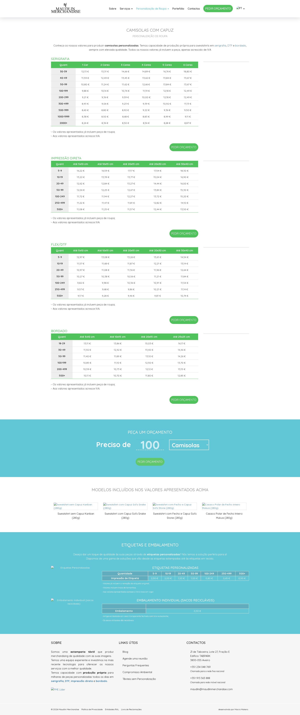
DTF (229, 45)
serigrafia (220, 45)
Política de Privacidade (92, 709)
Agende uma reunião (135, 658)
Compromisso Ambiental (137, 672)
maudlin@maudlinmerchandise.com (211, 689)
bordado (240, 45)
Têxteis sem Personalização (139, 679)
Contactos (194, 8)
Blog (125, 651)
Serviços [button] (125, 8)
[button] (240, 8)
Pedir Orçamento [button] (183, 147)
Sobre (112, 8)
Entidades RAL (112, 709)
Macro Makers (241, 709)
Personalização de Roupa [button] (151, 8)
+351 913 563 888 (200, 678)
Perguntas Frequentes (136, 665)
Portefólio (178, 8)
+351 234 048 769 (200, 667)
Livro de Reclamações (131, 709)
